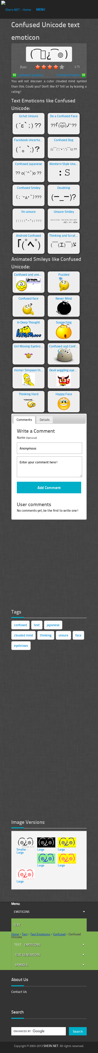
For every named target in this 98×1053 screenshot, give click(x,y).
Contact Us (19, 991)
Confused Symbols (30, 75)
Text (17, 925)
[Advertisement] (49, 567)
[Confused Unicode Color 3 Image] (67, 862)
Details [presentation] (45, 419)
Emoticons (21, 912)
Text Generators (27, 955)
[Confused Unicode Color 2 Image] (46, 862)
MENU (40, 9)
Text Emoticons (40, 934)
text (37, 625)
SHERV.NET (50, 1046)
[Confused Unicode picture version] (26, 846)
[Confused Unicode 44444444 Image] (26, 878)
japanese (53, 625)
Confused (59, 934)
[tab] (24, 420)
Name (27, 437)
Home (15, 934)
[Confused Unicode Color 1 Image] (67, 846)
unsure (63, 635)
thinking (46, 635)
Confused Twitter (69, 75)
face (78, 635)
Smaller (21, 849)
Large (20, 852)
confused (20, 625)
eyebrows (21, 645)
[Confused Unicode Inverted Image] (46, 846)
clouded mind (23, 635)
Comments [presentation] (24, 419)
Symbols (21, 965)
